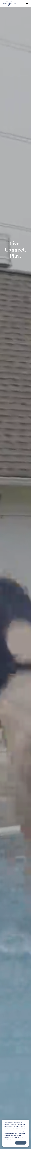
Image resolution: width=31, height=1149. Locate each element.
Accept (20, 1142)
